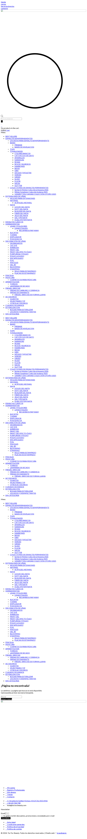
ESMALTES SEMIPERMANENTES (19, 138)
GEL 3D (13, 265)
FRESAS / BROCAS (12, 288)
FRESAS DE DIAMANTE (19, 292)
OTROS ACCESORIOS (19, 303)
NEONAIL (14, 200)
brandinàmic (62, 833)
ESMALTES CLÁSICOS (14, 222)
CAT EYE (13, 245)
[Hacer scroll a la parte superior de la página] (1, 837)
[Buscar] (2, 121)
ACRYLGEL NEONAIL (23, 203)
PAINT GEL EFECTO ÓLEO (21, 252)
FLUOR (17, 181)
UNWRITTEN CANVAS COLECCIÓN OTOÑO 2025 (35, 194)
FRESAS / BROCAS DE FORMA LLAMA (30, 295)
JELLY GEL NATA (21, 215)
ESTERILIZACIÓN (12, 307)
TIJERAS (13, 235)
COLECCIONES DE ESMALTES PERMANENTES (29, 188)
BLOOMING (15, 267)
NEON (17, 183)
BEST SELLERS (11, 136)
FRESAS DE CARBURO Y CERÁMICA (24, 290)
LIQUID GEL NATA (22, 207)
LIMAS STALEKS (21, 228)
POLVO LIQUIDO (17, 256)
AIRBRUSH (14, 247)
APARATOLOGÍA (12, 282)
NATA (12, 205)
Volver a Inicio (6, 699)
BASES (12, 143)
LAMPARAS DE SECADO (20, 286)
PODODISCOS (16, 239)
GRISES (17, 177)
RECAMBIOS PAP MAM (29, 230)
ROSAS (17, 162)
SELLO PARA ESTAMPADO (25, 271)
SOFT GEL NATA (21, 209)
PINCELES (14, 262)
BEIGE (17, 168)
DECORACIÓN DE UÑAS (15, 241)
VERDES (17, 175)
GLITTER (18, 185)
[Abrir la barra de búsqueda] (2, 116)
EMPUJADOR (15, 237)
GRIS (16, 170)
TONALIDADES (16, 151)
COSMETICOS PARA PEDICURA (23, 280)
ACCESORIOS (11, 297)
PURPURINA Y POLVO (19, 254)
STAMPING (15, 269)
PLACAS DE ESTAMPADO (24, 273)
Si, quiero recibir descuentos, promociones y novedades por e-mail (29, 816)
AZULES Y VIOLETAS (22, 173)
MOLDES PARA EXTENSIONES (22, 198)
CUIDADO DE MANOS (14, 305)
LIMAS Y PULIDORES (18, 226)
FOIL (12, 260)
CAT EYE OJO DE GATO (24, 155)
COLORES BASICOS (22, 153)
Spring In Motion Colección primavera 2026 (31, 190)
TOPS (12, 149)
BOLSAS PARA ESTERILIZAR (21, 309)
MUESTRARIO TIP (17, 301)
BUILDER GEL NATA (22, 211)
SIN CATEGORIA (12, 314)
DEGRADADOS (16, 243)
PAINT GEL (14, 250)
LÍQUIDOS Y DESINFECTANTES (23, 312)
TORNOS (14, 284)
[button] (43, 132)
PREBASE (18, 145)
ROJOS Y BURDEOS (22, 164)
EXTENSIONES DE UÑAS (15, 196)
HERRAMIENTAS (12, 224)
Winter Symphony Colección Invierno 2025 (31, 192)
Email (3, 813)
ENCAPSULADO (16, 258)
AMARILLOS (19, 158)
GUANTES (14, 299)
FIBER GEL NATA (21, 213)
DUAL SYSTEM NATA (23, 220)
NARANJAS (19, 160)
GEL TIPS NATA (20, 218)
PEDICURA (9, 277)
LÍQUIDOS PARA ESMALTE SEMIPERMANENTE (29, 140)
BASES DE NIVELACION (24, 147)
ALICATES (14, 232)
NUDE (17, 179)
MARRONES (19, 166)
